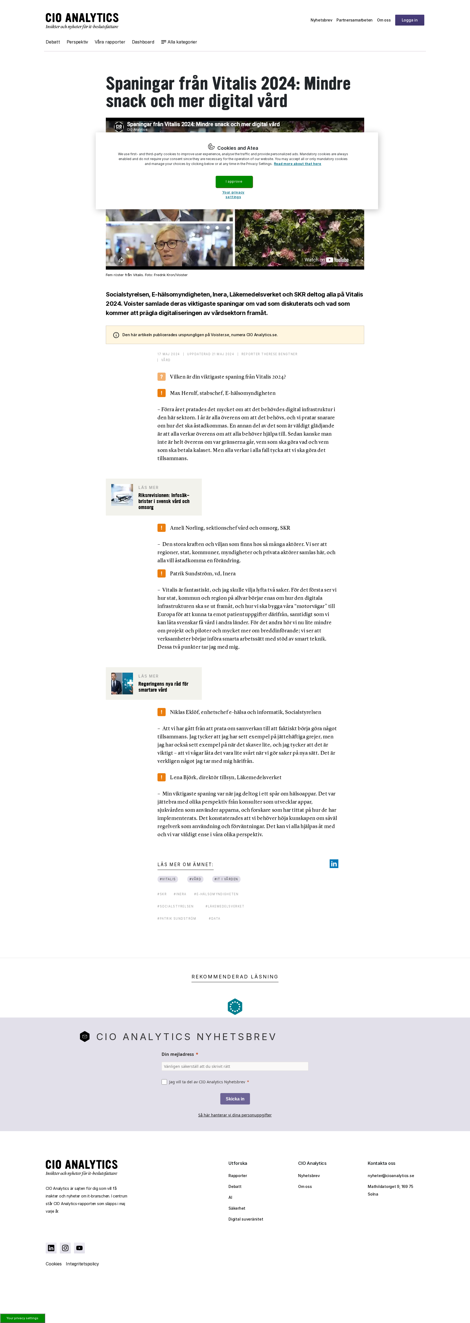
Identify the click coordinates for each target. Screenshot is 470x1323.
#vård (196, 879)
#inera (180, 894)
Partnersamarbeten (354, 20)
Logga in (410, 20)
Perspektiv (77, 42)
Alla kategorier (182, 42)
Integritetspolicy (82, 1263)
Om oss (384, 20)
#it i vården (226, 879)
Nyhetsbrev (321, 20)
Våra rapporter (110, 42)
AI (230, 1197)
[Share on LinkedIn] (334, 863)
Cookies (53, 1263)
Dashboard (143, 42)
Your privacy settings (22, 1318)
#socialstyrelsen (175, 906)
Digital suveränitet (245, 1219)
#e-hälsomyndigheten (216, 894)
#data (215, 918)
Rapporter (237, 1175)
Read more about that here (297, 164)
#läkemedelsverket (225, 906)
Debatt (53, 42)
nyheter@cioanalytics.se (391, 1175)
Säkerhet (236, 1208)
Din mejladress (178, 1054)
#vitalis (168, 879)
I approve (234, 181)
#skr (162, 894)
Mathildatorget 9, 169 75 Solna (390, 1190)
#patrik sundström (176, 918)
